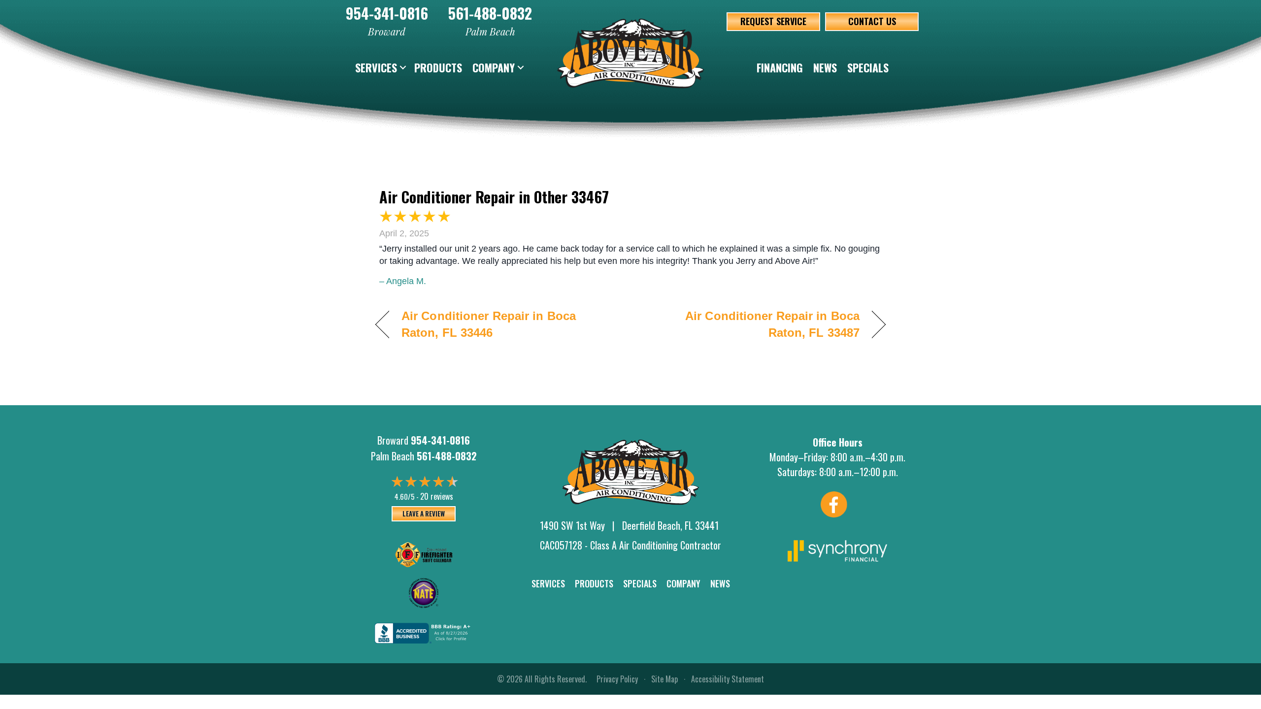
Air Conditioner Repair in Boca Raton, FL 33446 (488, 324)
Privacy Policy (617, 679)
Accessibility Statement (727, 679)
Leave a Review (423, 513)
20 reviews (436, 496)
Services (376, 67)
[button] (403, 67)
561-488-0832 (490, 13)
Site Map (664, 679)
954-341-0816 (387, 13)
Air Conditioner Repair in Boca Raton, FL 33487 (753, 324)
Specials (868, 67)
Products (438, 67)
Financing (780, 67)
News (825, 67)
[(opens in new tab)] (837, 549)
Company (493, 67)
